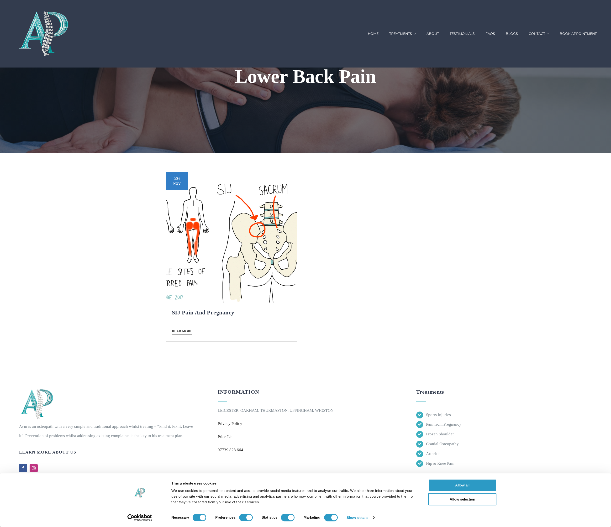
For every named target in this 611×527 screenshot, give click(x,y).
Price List (226, 436)
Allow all (462, 485)
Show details (357, 518)
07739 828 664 (230, 450)
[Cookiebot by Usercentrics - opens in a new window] (140, 517)
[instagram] (34, 468)
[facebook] (23, 468)
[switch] (246, 517)
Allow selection (462, 499)
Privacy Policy (230, 423)
